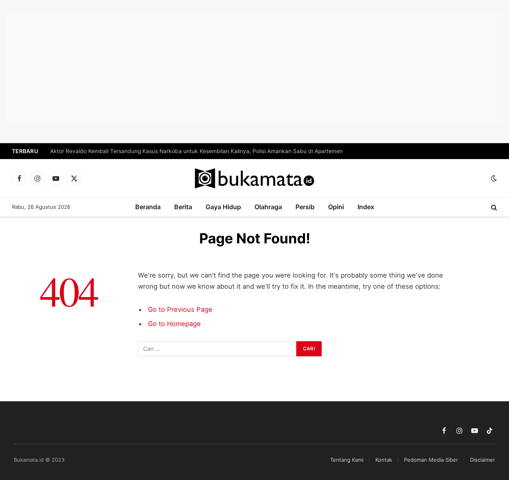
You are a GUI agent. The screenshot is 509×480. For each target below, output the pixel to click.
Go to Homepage (174, 324)
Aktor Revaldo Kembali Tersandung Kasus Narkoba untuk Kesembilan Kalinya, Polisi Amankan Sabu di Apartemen (196, 151)
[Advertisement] (254, 67)
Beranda (148, 207)
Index (365, 207)
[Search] (493, 207)
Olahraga (268, 207)
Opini (336, 207)
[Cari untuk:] (217, 348)
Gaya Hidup (223, 207)
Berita (183, 207)
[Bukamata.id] (254, 178)
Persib (305, 207)
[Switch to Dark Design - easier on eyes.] (493, 178)
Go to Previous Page (180, 309)
